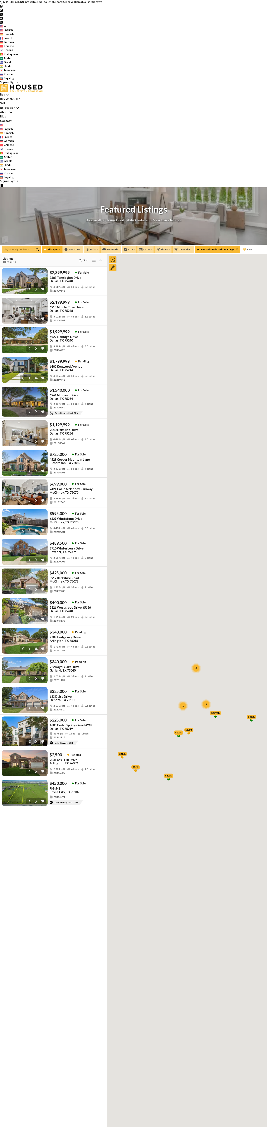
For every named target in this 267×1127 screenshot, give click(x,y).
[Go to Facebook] (1, 6)
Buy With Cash (10, 99)
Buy (2, 94)
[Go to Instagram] (1, 9)
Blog (3, 116)
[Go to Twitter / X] (1, 14)
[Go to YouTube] (1, 18)
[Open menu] (1, 185)
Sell (2, 103)
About (4, 112)
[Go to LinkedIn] (1, 22)
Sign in (14, 82)
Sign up (4, 82)
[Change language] (3, 26)
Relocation (7, 107)
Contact (6, 120)
